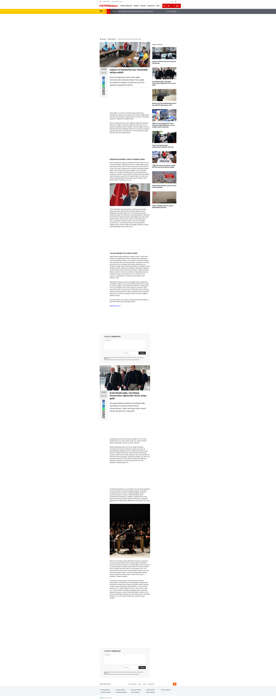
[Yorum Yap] (103, 94)
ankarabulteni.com (115, 306)
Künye (139, 684)
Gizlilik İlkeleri (151, 684)
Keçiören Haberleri (166, 690)
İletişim (144, 684)
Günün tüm (171, 11)
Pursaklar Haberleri (106, 692)
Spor (157, 5)
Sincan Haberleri (135, 692)
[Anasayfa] (100, 1)
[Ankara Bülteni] (109, 5)
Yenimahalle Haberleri (121, 692)
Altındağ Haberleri (105, 690)
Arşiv (121, 1)
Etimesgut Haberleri (136, 690)
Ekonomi (143, 5)
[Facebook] (103, 78)
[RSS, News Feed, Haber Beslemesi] (174, 684)
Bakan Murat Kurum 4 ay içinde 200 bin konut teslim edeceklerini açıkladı (136, 11)
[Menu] (164, 6)
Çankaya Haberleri (120, 690)
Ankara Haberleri (106, 1)
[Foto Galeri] (175, 1)
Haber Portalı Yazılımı (107, 697)
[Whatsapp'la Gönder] (103, 86)
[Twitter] (103, 80)
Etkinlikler (151, 5)
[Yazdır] (103, 91)
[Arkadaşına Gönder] (103, 88)
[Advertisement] (138, 26)
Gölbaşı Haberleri (150, 690)
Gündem (136, 5)
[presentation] (105, 11)
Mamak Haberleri (150, 692)
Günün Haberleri (115, 1)
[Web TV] (172, 1)
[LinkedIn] (103, 83)
